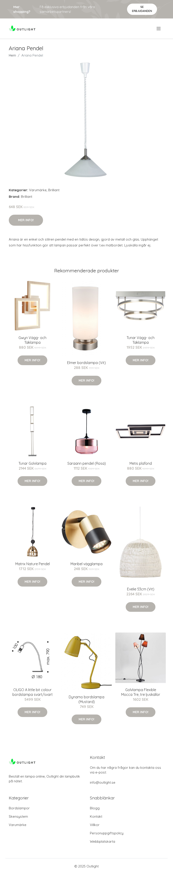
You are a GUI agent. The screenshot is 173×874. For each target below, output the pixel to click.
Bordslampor (19, 808)
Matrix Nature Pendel (32, 564)
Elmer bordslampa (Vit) (86, 362)
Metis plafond (141, 463)
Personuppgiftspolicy (106, 833)
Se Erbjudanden (142, 9)
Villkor (95, 825)
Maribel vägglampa (86, 564)
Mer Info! (26, 220)
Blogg (95, 808)
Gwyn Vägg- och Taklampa (32, 340)
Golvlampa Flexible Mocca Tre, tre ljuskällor (140, 692)
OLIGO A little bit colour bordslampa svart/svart (32, 692)
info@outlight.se (102, 782)
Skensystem (18, 816)
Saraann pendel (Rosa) (86, 463)
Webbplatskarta (102, 841)
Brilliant (53, 190)
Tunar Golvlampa (32, 463)
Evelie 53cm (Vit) (140, 589)
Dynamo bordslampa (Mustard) (86, 699)
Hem (12, 55)
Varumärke (38, 190)
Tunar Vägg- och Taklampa (141, 340)
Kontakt (96, 816)
